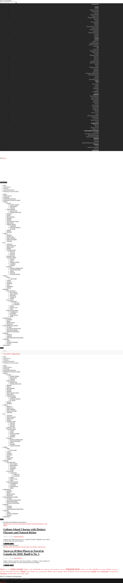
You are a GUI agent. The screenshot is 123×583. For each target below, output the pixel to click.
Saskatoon (96, 124)
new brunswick (114, 569)
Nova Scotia (95, 105)
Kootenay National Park (92, 73)
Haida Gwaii (95, 52)
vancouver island (12, 573)
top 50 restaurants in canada (84, 571)
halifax (90, 569)
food (87, 569)
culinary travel (47, 569)
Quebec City (95, 41)
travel (98, 571)
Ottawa (97, 20)
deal (52, 569)
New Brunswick (94, 96)
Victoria (97, 64)
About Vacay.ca (7, 187)
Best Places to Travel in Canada (10, 191)
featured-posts (73, 568)
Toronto (97, 8)
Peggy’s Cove (95, 112)
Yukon (97, 145)
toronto (93, 571)
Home (4, 185)
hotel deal (95, 569)
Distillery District (94, 10)
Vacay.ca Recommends (113, 571)
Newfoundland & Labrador (91, 130)
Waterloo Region (94, 29)
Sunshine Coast (95, 61)
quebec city (55, 571)
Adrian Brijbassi (17, 558)
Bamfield (96, 70)
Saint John (96, 100)
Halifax (97, 111)
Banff (97, 82)
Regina (97, 126)
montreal (108, 569)
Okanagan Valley (94, 55)
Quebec (97, 38)
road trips (65, 571)
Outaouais (96, 46)
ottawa (28, 571)
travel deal (104, 571)
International (95, 150)
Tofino (97, 65)
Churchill (96, 141)
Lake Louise (95, 84)
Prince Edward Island (93, 115)
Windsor (96, 35)
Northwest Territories (93, 147)
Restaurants (60, 571)
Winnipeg (96, 139)
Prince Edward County (93, 26)
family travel (62, 569)
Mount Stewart (95, 120)
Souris (97, 121)
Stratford (96, 25)
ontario (23, 571)
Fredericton (96, 102)
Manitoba (96, 138)
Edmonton (96, 88)
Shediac (97, 103)
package (32, 571)
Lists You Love (42, 547)
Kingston (96, 23)
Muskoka (96, 19)
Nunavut (96, 148)
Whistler (96, 53)
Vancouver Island (94, 62)
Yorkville (96, 13)
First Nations (82, 569)
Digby (97, 114)
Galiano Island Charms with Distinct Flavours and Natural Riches (24, 531)
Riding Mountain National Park (90, 142)
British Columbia (26, 523)
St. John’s (96, 132)
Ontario (97, 7)
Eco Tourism (33, 547)
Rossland (96, 77)
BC (98, 47)
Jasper (97, 90)
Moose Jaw (96, 129)
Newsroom (5, 188)
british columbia (17, 569)
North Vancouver (94, 50)
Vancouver (96, 49)
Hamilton (96, 37)
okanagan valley (16, 571)
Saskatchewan (95, 123)
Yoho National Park (93, 74)
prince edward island (43, 571)
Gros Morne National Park (92, 133)
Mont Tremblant (94, 43)
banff (6, 569)
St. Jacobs (96, 34)
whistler (22, 573)
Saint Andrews (95, 99)
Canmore (96, 87)
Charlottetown (95, 117)
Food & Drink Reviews (8, 190)
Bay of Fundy (95, 97)
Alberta (97, 81)
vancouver (3, 573)
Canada (30, 569)
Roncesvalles (95, 11)
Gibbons (96, 93)
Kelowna (96, 56)
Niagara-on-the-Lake (93, 17)
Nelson (97, 76)
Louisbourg (96, 109)
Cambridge (96, 31)
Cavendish (96, 118)
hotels (100, 569)
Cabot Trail (96, 108)
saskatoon (77, 571)
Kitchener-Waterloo (93, 32)
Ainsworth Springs (94, 79)
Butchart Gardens (94, 67)
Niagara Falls (95, 16)
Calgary (97, 85)
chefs (42, 569)
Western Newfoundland (92, 136)
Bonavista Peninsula (93, 135)
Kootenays (96, 71)
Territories (96, 144)
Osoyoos (96, 58)
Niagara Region (94, 14)
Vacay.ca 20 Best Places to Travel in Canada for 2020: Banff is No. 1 (23, 552)
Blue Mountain (95, 22)
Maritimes (96, 94)
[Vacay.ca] (3, 158)
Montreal (96, 40)
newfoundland (3, 571)
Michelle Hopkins (19, 536)
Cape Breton (95, 106)
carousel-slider (37, 569)
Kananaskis (96, 91)
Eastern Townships (94, 44)
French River (95, 28)
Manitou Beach (95, 127)
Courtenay (96, 68)
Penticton (96, 59)
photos (36, 571)
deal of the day (56, 569)
